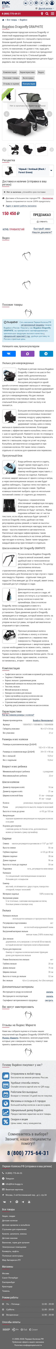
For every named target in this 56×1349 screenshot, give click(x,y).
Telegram (10, 1179)
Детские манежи (10, 1238)
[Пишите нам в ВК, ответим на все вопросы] (9, 354)
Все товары (8, 1209)
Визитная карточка (14, 1189)
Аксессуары (28, 78)
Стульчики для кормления (14, 1229)
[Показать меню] (52, 13)
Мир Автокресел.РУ (11, 1260)
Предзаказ (42, 215)
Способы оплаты (11, 1322)
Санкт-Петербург (10, 1278)
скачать (49, 992)
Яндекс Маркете (10, 1038)
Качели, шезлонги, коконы (14, 1234)
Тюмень (6, 1291)
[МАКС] (36, 3)
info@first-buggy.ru (14, 1184)
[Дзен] (31, 3)
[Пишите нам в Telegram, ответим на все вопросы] (46, 354)
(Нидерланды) (43, 720)
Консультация (29, 83)
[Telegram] (41, 3)
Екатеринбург (8, 1282)
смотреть (49, 1000)
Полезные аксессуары (12, 1256)
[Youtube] (47, 3)
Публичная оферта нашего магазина (28, 1342)
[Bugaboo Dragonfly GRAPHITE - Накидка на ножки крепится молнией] (28, 149)
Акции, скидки (8, 1216)
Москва (5, 1273)
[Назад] (4, 149)
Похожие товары (11, 78)
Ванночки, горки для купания (15, 1243)
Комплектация (9, 72)
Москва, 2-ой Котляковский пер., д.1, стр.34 (26, 1195)
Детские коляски (10, 1221)
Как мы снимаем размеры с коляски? (18, 715)
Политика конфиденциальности (28, 1345)
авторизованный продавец (32, 325)
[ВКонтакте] (25, 3)
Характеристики (27, 72)
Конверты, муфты (10, 1251)
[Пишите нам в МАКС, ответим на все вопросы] (27, 354)
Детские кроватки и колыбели (16, 1225)
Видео (41, 72)
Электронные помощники (14, 1247)
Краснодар (7, 1286)
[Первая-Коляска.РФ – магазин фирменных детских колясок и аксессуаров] (3, 20)
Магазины (7, 1266)
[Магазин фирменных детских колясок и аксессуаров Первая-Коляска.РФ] (6, 5)
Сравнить (43, 222)
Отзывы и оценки (11, 83)
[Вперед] (52, 149)
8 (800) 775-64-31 (11, 13)
